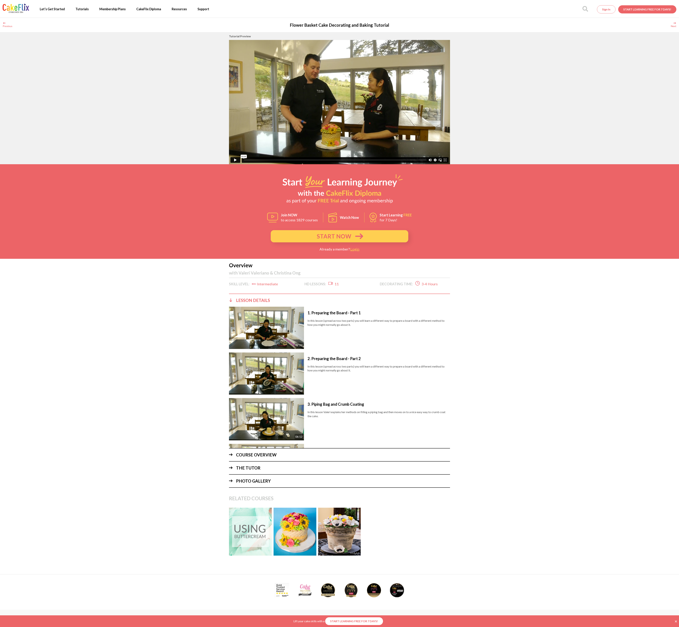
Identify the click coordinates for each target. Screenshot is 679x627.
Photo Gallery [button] (253, 480)
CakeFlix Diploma (148, 9)
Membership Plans (112, 9)
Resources (179, 9)
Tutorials (82, 9)
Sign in (606, 9)
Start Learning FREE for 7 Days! (647, 9)
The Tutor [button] (248, 467)
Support (203, 9)
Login (354, 249)
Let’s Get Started (52, 9)
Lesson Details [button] (253, 300)
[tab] (339, 300)
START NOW (334, 236)
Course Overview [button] (256, 454)
